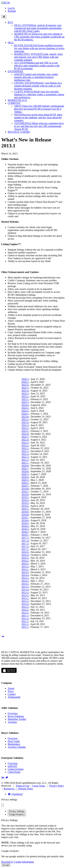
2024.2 (25, 410)
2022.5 (25, 436)
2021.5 (25, 451)
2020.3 (25, 480)
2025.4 (25, 390)
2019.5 (25, 497)
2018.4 (25, 526)
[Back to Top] (3, 636)
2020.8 (25, 465)
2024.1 (25, 413)
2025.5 (25, 387)
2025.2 (25, 396)
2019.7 (25, 491)
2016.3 (25, 557)
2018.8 (25, 514)
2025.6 (25, 384)
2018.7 (25, 517)
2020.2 (25, 482)
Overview (13, 713)
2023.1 (25, 431)
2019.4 (25, 500)
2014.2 (25, 581)
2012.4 (25, 604)
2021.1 (25, 462)
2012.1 (25, 612)
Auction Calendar (17, 747)
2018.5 (25, 523)
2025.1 (25, 399)
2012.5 (25, 601)
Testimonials (14, 697)
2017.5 (25, 537)
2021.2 (25, 459)
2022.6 (25, 433)
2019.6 (25, 494)
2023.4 (25, 422)
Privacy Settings (16, 811)
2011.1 (25, 627)
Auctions (12, 722)
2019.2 (25, 506)
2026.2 (25, 382)
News (11, 691)
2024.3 (25, 408)
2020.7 (25, 468)
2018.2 (25, 532)
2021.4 (25, 454)
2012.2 (25, 609)
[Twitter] (7, 777)
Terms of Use (22, 785)
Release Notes (25, 788)
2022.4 (25, 439)
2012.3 (25, 606)
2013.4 (25, 589)
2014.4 (25, 575)
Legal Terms (38, 785)
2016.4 (25, 555)
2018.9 (25, 511)
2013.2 (25, 595)
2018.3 (25, 529)
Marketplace (14, 744)
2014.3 (25, 578)
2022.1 (25, 448)
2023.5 (25, 419)
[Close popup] (2, 805)
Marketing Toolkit (17, 719)
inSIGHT (12, 766)
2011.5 (25, 615)
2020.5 (25, 474)
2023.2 (25, 428)
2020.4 (25, 477)
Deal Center (14, 741)
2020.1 (25, 485)
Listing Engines (16, 769)
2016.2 (25, 560)
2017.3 (25, 543)
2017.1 (25, 549)
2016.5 (25, 552)
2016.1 (25, 563)
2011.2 (25, 624)
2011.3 (25, 621)
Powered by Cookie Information (17, 861)
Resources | (11, 788)
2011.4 (25, 618)
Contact (12, 694)
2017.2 (25, 546)
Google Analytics (17, 814)
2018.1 (25, 534)
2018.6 (25, 520)
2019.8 (25, 488)
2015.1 (25, 569)
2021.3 (25, 457)
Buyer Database (16, 716)
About (11, 688)
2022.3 (25, 442)
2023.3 (25, 425)
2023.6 (25, 416)
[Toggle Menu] (4, 16)
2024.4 (25, 405)
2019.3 (25, 503)
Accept (6, 865)
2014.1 (25, 583)
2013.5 (25, 586)
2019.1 (25, 508)
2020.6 (25, 471)
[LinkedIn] (3, 777)
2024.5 (25, 402)
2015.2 (25, 566)
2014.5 (25, 572)
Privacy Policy (56, 785)
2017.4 (25, 540)
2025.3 (25, 393)
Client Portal (14, 772)
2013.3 (25, 592)
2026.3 (25, 379)
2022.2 (25, 445)
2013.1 (25, 598)
